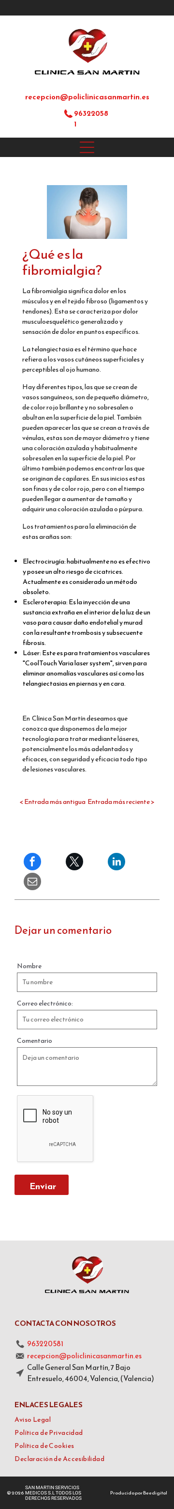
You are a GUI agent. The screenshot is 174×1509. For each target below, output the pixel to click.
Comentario (34, 1041)
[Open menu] (87, 147)
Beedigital (155, 1492)
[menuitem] (86, 1419)
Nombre (29, 966)
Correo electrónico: (45, 1003)
